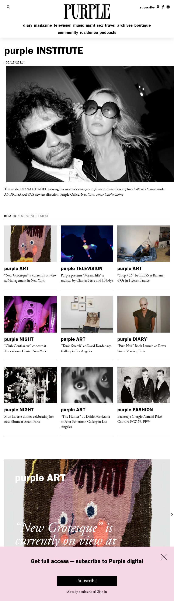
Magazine (43, 25)
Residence (89, 32)
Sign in (102, 591)
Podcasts (108, 32)
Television (63, 25)
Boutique (142, 25)
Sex (100, 25)
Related (10, 216)
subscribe (147, 7)
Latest (43, 216)
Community (68, 32)
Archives (125, 25)
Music (78, 25)
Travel (110, 25)
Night (90, 25)
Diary (27, 25)
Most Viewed (27, 216)
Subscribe (87, 581)
